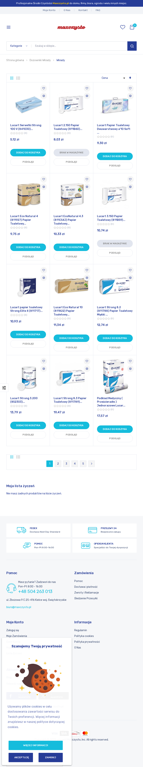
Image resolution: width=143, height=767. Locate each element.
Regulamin (80, 630)
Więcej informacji (35, 745)
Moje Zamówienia (16, 636)
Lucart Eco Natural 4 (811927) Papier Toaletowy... (24, 220)
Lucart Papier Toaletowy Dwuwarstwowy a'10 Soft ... (113, 129)
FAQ (98, 10)
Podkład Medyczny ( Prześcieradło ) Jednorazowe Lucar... (111, 402)
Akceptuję (21, 757)
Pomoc (78, 581)
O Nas (67, 10)
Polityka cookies (84, 636)
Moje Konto (49, 10)
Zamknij (50, 757)
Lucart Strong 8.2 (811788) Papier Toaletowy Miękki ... (115, 311)
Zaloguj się (12, 630)
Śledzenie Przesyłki (86, 598)
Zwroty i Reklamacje (86, 592)
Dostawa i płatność (86, 586)
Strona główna (15, 60)
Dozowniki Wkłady (40, 60)
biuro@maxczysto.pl (18, 607)
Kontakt (83, 10)
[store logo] (71, 27)
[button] (43, 88)
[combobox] (80, 46)
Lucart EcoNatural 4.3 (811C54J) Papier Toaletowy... (68, 220)
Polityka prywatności (87, 641)
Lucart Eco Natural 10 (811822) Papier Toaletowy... (68, 311)
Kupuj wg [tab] (4, 388)
